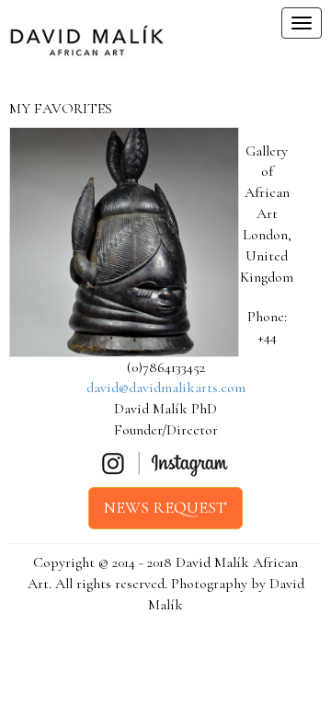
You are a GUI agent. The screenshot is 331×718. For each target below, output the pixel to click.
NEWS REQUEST (165, 507)
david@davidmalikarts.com (165, 387)
